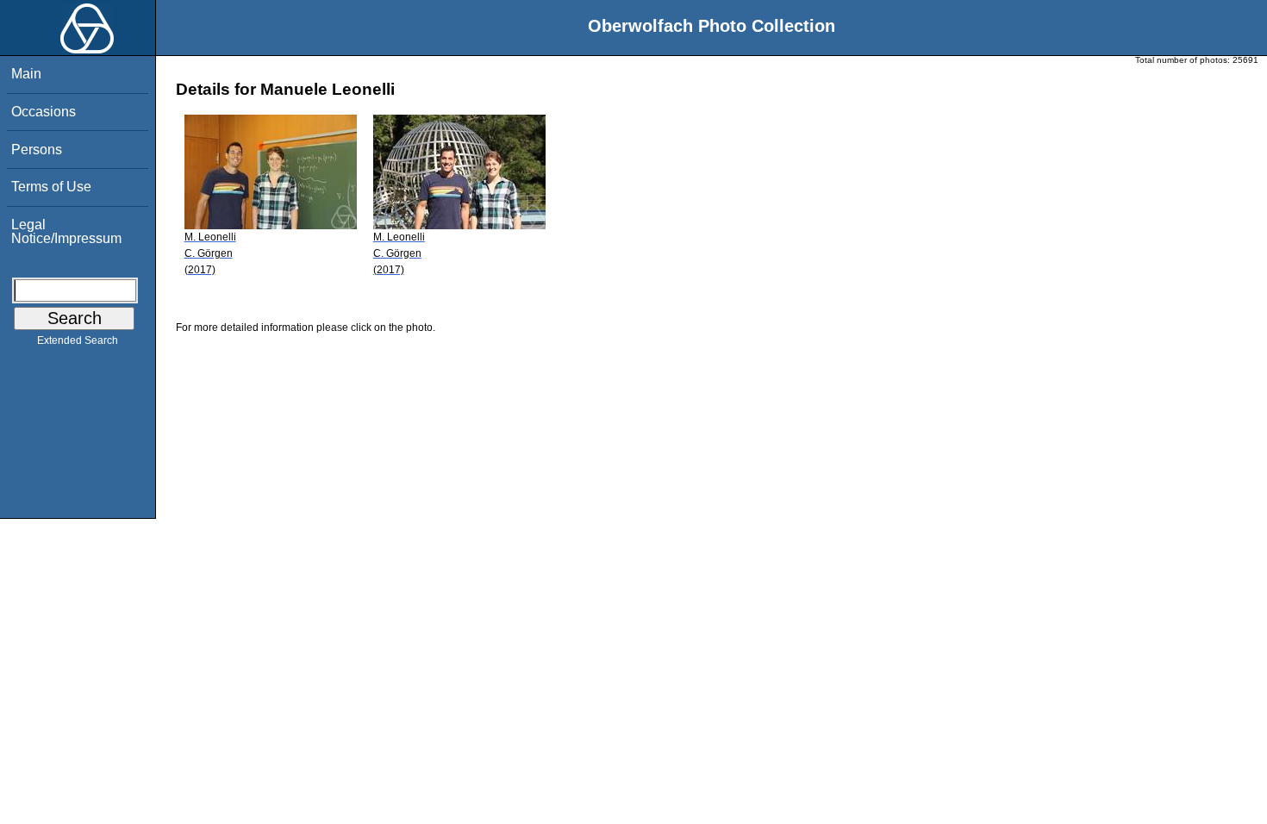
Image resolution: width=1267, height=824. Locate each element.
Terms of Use (51, 186)
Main (26, 73)
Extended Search (77, 340)
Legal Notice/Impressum (66, 231)
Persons (36, 149)
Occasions (43, 111)
